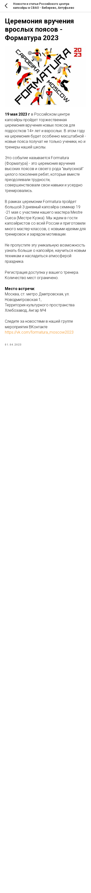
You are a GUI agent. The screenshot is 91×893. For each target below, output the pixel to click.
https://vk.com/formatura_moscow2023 (39, 332)
